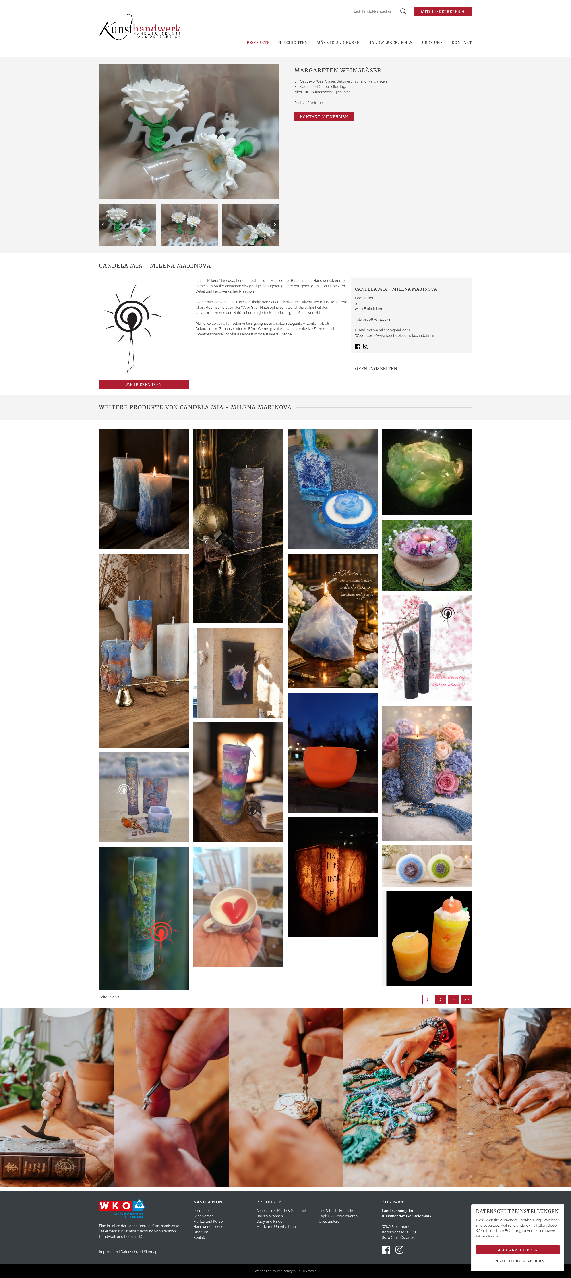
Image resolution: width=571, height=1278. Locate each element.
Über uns (432, 42)
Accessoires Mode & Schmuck (281, 1211)
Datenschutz (131, 1252)
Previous (103, 224)
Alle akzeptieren (518, 1250)
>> (467, 999)
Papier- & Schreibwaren (338, 1216)
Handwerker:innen (390, 42)
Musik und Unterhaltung (276, 1227)
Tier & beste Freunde (336, 1211)
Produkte (258, 42)
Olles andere (329, 1221)
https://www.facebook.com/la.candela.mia (400, 335)
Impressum (108, 1252)
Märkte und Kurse (338, 42)
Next (275, 224)
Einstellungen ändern (518, 1261)
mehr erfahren (144, 384)
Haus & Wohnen (269, 1216)
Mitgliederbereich (443, 11)
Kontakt (462, 42)
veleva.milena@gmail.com (388, 330)
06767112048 (380, 319)
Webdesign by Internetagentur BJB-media (286, 1271)
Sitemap (150, 1252)
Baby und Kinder (270, 1221)
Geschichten (293, 42)
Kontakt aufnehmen (324, 116)
